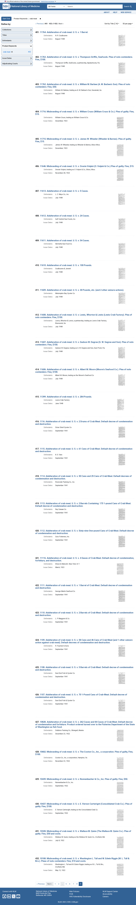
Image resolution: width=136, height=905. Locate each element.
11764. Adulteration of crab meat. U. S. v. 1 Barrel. (64, 32)
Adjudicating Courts (10, 64)
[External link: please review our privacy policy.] (4, 896)
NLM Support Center (110, 891)
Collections (6, 30)
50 (127, 24)
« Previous (39, 24)
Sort (111, 24)
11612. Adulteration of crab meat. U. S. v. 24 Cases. (64, 215)
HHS (69, 902)
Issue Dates (7, 58)
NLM (60, 902)
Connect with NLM (9, 891)
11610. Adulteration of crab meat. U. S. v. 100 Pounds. (66, 265)
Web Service (126, 12)
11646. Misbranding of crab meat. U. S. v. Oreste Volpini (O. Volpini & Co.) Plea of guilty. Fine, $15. (87, 166)
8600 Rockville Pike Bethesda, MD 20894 (44, 894)
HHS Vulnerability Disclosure (80, 897)
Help (115, 12)
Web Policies (74, 891)
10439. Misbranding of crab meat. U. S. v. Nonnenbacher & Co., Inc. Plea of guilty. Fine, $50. (84, 779)
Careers (105, 897)
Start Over (6, 19)
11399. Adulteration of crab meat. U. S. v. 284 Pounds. (66, 396)
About (107, 12)
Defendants (6, 41)
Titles (4, 35)
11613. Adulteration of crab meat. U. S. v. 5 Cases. (64, 191)
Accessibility (107, 894)
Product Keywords (9, 46)
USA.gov (75, 902)
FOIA (71, 894)
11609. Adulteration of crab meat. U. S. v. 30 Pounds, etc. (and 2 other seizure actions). (82, 290)
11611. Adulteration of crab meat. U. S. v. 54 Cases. (64, 240)
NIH (64, 902)
